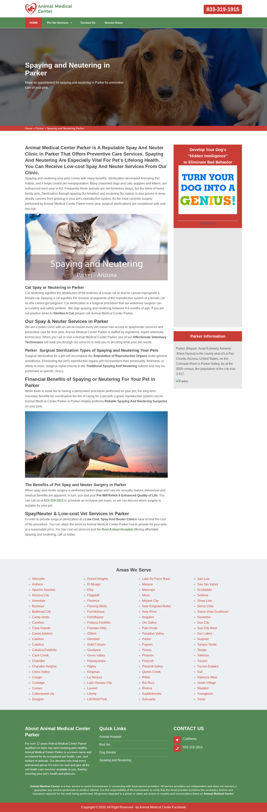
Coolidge (38, 682)
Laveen (92, 688)
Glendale (93, 639)
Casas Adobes (42, 633)
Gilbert (91, 633)
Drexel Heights (97, 578)
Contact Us (88, 22)
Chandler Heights (44, 666)
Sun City (203, 622)
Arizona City (40, 595)
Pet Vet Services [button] (57, 22)
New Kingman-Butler (156, 606)
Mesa (146, 595)
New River (149, 611)
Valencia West (207, 677)
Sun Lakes (204, 633)
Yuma (201, 699)
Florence (93, 600)
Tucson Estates (208, 666)
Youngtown (205, 693)
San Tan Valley (207, 584)
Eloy (90, 589)
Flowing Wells (97, 606)
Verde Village (206, 682)
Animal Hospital (110, 736)
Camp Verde (40, 617)
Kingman (93, 671)
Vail (199, 671)
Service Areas (114, 22)
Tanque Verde (207, 644)
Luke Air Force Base (156, 578)
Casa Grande (41, 628)
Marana (147, 584)
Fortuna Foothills (99, 622)
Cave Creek (40, 655)
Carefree (38, 622)
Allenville (38, 578)
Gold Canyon (96, 644)
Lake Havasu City (99, 682)
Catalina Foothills (44, 650)
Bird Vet (104, 744)
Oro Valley (149, 622)
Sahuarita (149, 699)
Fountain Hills (97, 628)
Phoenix (148, 655)
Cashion (38, 639)
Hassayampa (96, 661)
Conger (37, 677)
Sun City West (207, 628)
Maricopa (148, 589)
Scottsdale (204, 589)
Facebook (179, 807)
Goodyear (94, 650)
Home (28, 128)
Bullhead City (41, 611)
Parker (40, 128)
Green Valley (96, 655)
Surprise (203, 639)
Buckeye (38, 606)
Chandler (38, 661)
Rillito (146, 677)
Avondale (38, 600)
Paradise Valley (153, 633)
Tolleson (203, 655)
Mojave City (150, 600)
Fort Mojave (95, 617)
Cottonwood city (43, 693)
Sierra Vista (205, 606)
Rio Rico (148, 682)
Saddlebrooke (152, 693)
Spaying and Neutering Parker (65, 128)
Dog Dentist (107, 752)
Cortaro (37, 688)
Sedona (202, 595)
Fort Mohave (96, 611)
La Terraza (94, 677)
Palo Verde (150, 628)
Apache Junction (43, 589)
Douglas (38, 699)
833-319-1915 (222, 9)
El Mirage (93, 584)
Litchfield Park (97, 699)
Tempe (202, 650)
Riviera (147, 688)
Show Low (204, 600)
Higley (91, 666)
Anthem (37, 584)
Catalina (38, 644)
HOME (36, 22)
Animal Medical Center (155, 807)
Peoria (146, 650)
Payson (147, 644)
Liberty (92, 693)
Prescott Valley (152, 666)
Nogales (148, 617)
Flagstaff (93, 595)
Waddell (203, 688)
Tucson (202, 661)
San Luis (203, 578)
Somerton (204, 617)
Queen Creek (151, 671)
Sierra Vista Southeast (212, 611)
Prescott (147, 661)
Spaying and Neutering (115, 760)
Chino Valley (41, 671)
